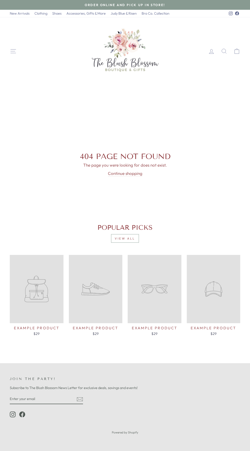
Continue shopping (125, 173)
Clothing (40, 13)
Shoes (57, 13)
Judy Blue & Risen (124, 13)
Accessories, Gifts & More (86, 13)
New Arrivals (20, 13)
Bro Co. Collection (155, 13)
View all (125, 238)
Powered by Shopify (125, 432)
